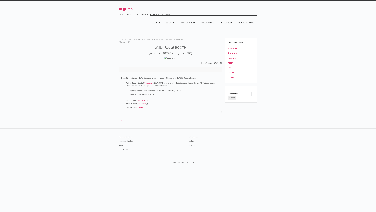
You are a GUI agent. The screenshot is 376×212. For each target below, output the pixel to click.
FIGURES (232, 58)
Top (257, 128)
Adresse (192, 141)
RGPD (121, 146)
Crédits (231, 77)
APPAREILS (232, 49)
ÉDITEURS (232, 54)
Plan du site (123, 150)
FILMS (230, 63)
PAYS (230, 68)
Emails (192, 146)
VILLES (231, 73)
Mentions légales (126, 141)
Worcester (148, 83)
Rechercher (232, 90)
